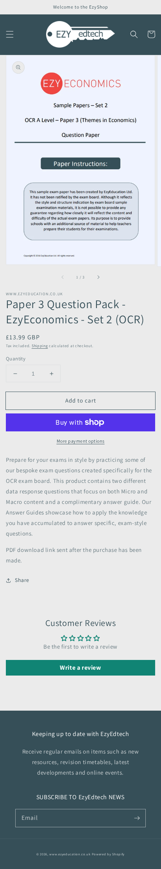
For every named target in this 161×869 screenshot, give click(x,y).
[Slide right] (98, 277)
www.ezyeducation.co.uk (69, 854)
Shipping (40, 345)
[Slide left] (63, 277)
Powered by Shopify (108, 854)
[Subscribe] (136, 817)
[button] (9, 34)
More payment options (81, 441)
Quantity (15, 358)
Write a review (80, 667)
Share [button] (22, 579)
